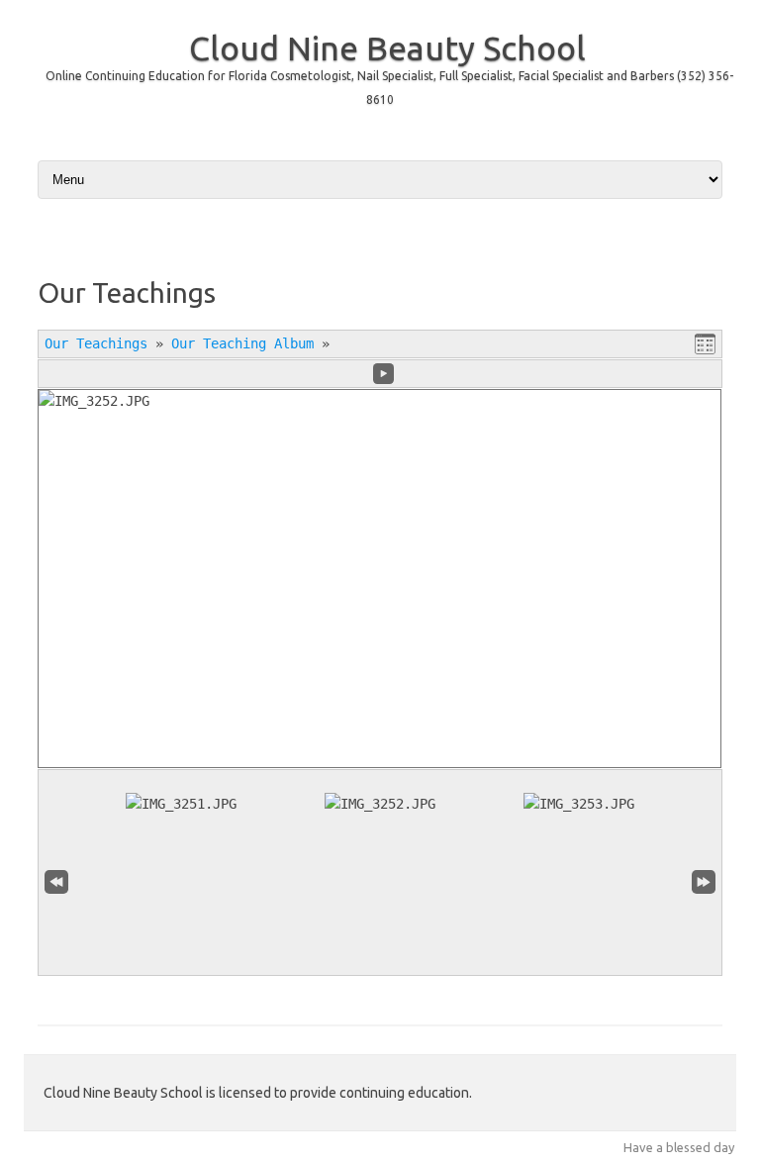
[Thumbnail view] (705, 344)
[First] (56, 881)
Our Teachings (96, 343)
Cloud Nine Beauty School (387, 47)
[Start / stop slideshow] (383, 373)
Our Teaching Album (242, 343)
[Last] (703, 881)
